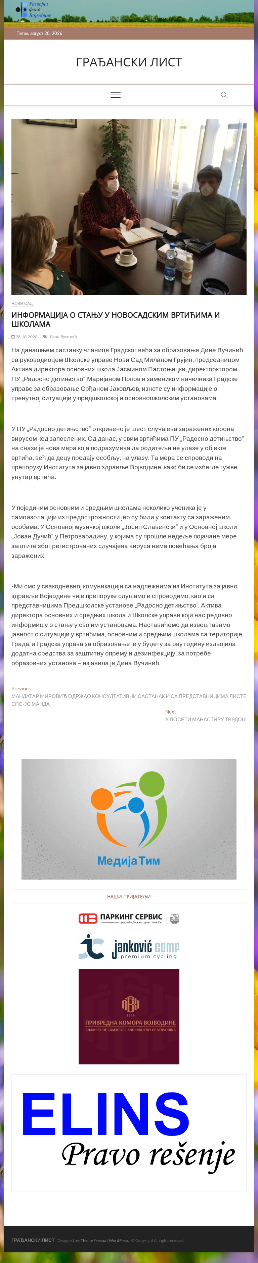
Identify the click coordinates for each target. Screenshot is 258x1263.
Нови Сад (22, 303)
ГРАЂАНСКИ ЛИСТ (129, 62)
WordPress (119, 1240)
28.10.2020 (26, 336)
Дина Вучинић (63, 336)
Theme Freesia (93, 1240)
